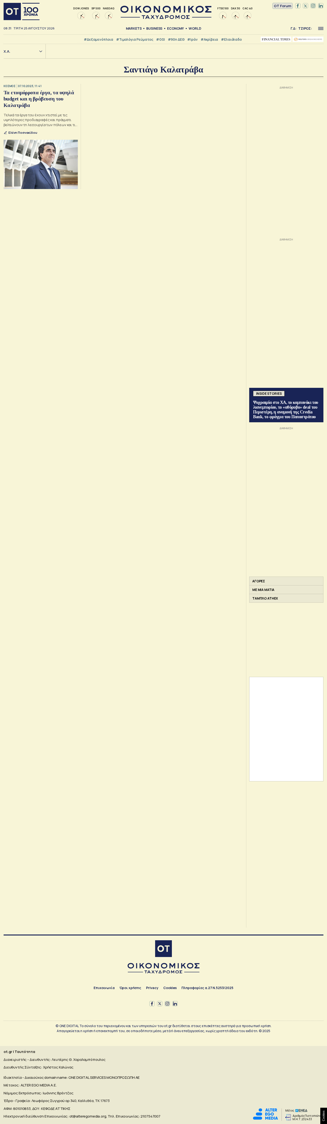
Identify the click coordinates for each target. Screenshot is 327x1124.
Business (154, 28)
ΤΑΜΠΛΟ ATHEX (265, 598)
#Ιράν (192, 39)
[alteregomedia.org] (265, 1118)
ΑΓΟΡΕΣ (258, 581)
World (195, 28)
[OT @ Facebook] (297, 6)
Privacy (152, 987)
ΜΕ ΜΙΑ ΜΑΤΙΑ (263, 589)
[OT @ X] (305, 6)
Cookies (170, 987)
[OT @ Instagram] (313, 6)
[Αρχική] (21, 11)
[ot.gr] (165, 17)
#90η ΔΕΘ (176, 39)
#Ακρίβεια (209, 39)
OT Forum (282, 5)
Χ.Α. (7, 51)
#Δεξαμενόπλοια (98, 39)
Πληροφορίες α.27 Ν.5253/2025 (207, 987)
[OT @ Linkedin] (320, 6)
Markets (134, 28)
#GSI (160, 39)
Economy (175, 28)
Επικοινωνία (104, 987)
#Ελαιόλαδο (231, 39)
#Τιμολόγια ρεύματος (134, 39)
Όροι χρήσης (130, 987)
